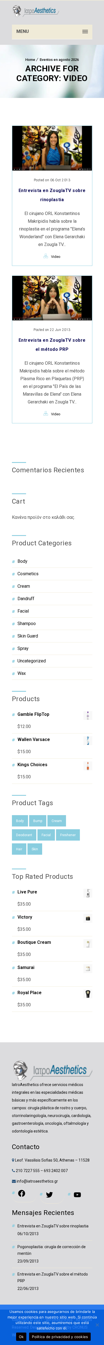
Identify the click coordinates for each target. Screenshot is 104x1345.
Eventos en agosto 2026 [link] (59, 60)
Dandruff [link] (25, 598)
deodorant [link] (24, 835)
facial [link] (46, 835)
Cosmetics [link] (28, 573)
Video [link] (55, 257)
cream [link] (57, 821)
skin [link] (35, 849)
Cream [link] (23, 586)
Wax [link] (21, 673)
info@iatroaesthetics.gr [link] (37, 1181)
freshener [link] (68, 835)
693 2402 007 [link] (56, 1170)
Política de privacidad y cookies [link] (60, 1336)
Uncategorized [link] (31, 661)
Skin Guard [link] (27, 636)
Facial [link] (23, 611)
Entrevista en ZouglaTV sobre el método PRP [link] (52, 1277)
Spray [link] (23, 648)
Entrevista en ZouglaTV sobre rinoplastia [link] (52, 1226)
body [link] (20, 821)
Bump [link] (37, 821)
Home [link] (30, 60)
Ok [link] (21, 1336)
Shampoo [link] (26, 623)
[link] (35, 11)
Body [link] (22, 561)
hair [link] (19, 849)
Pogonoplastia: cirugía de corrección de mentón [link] (51, 1250)
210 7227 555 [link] (28, 1170)
